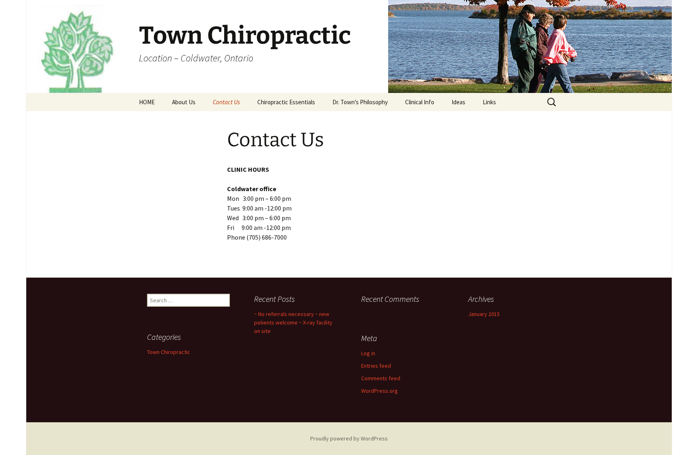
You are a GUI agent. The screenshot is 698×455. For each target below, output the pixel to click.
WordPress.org (379, 390)
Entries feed (376, 365)
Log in (368, 353)
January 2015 (484, 314)
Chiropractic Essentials (286, 102)
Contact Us (226, 102)
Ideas (458, 102)
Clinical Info (419, 102)
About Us (184, 102)
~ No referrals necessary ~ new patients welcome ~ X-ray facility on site (293, 322)
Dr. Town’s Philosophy (360, 102)
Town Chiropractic (168, 352)
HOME (147, 102)
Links (489, 102)
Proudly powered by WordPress (349, 438)
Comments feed (380, 378)
